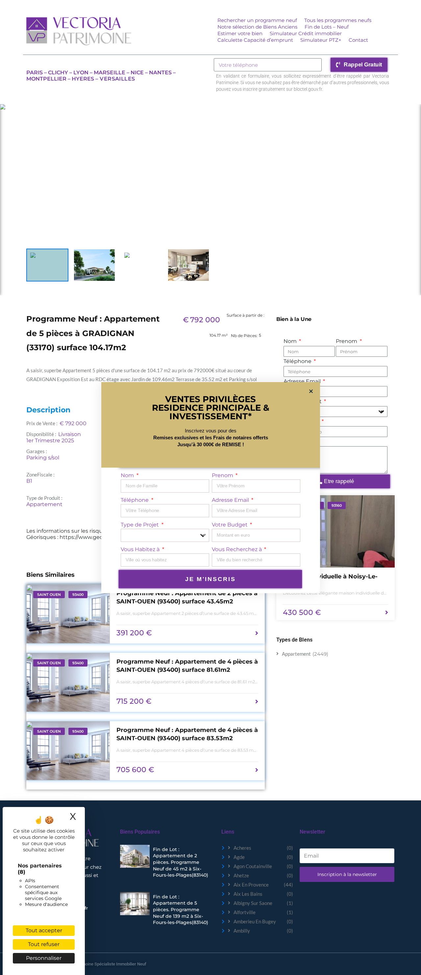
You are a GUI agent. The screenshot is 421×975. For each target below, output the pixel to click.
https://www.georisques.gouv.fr (100, 537)
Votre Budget (230, 525)
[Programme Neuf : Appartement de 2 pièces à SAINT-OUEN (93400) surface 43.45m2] (68, 614)
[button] (311, 391)
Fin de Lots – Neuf (327, 27)
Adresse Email (231, 500)
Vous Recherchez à (237, 549)
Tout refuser (44, 944)
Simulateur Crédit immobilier (306, 33)
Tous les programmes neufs (337, 20)
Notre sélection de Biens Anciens (257, 27)
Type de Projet (140, 525)
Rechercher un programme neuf (257, 20)
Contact (358, 40)
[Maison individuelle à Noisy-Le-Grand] (335, 531)
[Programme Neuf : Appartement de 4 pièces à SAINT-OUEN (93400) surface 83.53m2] (68, 750)
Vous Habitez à (141, 549)
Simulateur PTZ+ (320, 40)
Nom (291, 341)
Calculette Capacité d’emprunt (255, 40)
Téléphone (298, 361)
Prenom (347, 341)
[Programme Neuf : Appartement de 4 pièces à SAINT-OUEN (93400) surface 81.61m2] (68, 682)
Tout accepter (44, 930)
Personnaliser (44, 958)
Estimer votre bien (239, 33)
